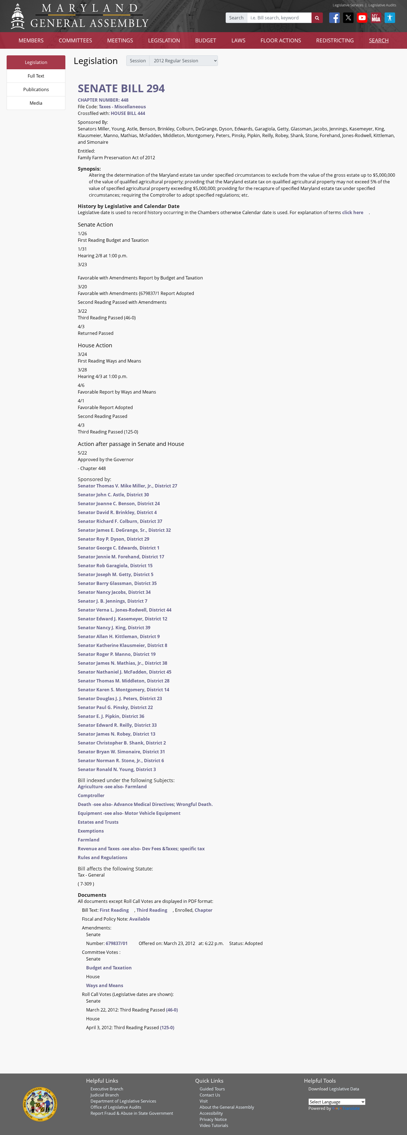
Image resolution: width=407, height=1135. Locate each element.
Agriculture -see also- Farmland (112, 787)
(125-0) (167, 1027)
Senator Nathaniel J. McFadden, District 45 (124, 672)
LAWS (238, 40)
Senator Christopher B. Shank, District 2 (122, 743)
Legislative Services (348, 4)
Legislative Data (344, 1089)
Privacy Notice (213, 1119)
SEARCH (379, 40)
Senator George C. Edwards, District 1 (118, 548)
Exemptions (91, 831)
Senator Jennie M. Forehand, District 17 (121, 557)
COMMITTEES (75, 40)
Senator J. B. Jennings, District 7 (112, 601)
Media (36, 103)
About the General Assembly (227, 1107)
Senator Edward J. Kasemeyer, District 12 (122, 619)
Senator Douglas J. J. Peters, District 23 (120, 698)
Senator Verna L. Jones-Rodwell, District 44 (124, 610)
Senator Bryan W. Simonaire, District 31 (121, 752)
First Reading (114, 910)
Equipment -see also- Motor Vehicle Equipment (129, 813)
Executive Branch (107, 1089)
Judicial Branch (105, 1095)
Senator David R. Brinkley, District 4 (117, 512)
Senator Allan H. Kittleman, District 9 (119, 636)
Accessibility (211, 1113)
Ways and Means (104, 985)
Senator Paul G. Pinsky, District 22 (115, 707)
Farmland (88, 840)
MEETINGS (120, 40)
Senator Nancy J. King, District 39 (114, 628)
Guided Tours (212, 1089)
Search (236, 18)
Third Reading (151, 910)
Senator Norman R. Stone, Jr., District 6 (121, 760)
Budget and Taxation (109, 968)
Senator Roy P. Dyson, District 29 (113, 539)
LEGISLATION (164, 40)
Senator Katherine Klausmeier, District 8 (122, 645)
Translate (351, 1108)
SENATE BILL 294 (121, 88)
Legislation (36, 62)
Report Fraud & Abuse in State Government (132, 1113)
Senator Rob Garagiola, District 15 (115, 566)
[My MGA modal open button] (375, 17)
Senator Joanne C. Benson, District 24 (119, 503)
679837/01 (117, 943)
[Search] (317, 17)
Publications (36, 89)
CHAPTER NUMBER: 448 (103, 100)
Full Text (36, 76)
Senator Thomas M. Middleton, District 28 (123, 681)
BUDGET (205, 40)
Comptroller (91, 795)
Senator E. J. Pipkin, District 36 (111, 716)
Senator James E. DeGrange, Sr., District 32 (124, 530)
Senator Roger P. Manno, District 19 (117, 654)
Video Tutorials (214, 1125)
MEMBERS (31, 40)
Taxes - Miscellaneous (122, 107)
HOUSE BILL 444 (128, 113)
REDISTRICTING (335, 40)
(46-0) (172, 1010)
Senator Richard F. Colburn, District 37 (120, 521)
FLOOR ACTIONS (281, 40)
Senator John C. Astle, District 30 (113, 495)
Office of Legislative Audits (116, 1107)
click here (352, 212)
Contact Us (210, 1095)
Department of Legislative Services (123, 1101)
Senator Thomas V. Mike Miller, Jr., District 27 (127, 486)
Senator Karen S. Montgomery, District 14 (123, 690)
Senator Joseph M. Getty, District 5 (115, 574)
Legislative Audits (382, 4)
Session (138, 61)
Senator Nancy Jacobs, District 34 (114, 592)
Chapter (203, 910)
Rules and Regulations (102, 857)
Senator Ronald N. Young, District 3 (117, 769)
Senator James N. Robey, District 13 (116, 734)
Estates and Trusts (98, 822)
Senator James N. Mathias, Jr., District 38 (122, 663)
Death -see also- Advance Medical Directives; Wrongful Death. (145, 804)
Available (139, 919)
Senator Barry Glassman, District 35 (117, 583)
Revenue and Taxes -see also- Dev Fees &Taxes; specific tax (141, 849)
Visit (204, 1101)
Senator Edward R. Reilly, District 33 (117, 725)
